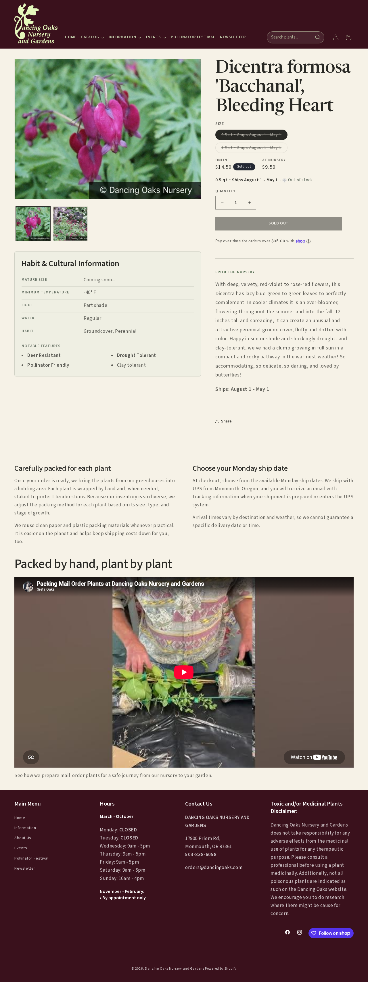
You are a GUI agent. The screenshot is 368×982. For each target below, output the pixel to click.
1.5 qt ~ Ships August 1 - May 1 (254, 149)
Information (25, 828)
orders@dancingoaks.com (213, 867)
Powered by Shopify (221, 968)
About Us (22, 838)
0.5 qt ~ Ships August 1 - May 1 (254, 136)
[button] (92, 37)
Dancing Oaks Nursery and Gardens (174, 968)
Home (19, 817)
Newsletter (24, 868)
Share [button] (226, 421)
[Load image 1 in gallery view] (33, 223)
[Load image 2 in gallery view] (70, 223)
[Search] (318, 37)
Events (20, 848)
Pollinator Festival (31, 858)
